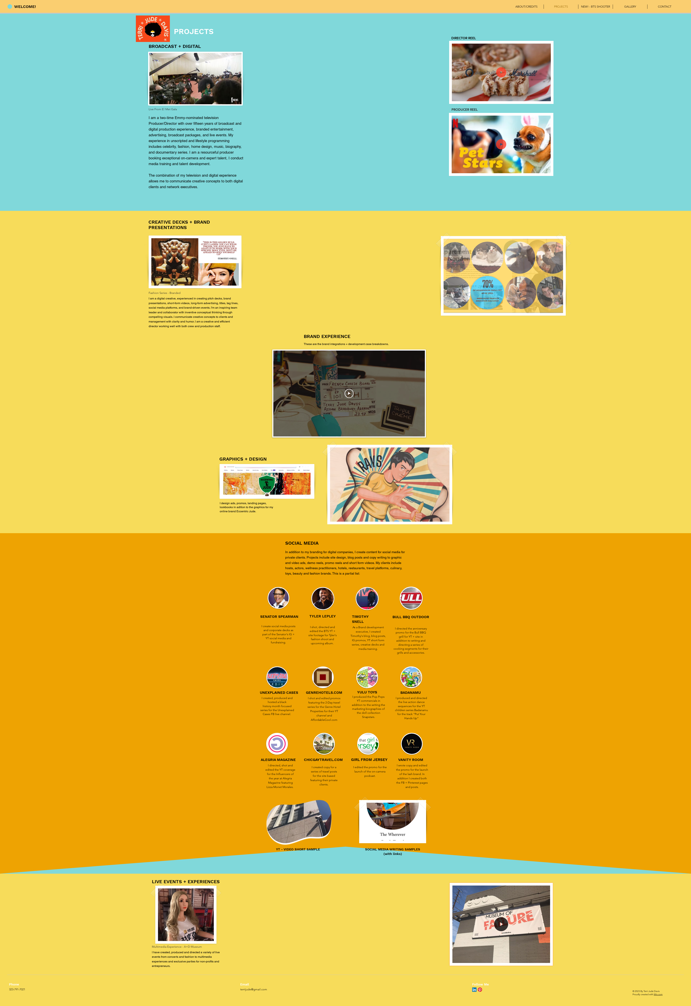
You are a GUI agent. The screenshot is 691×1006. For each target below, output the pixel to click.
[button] (546, 97)
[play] (554, 309)
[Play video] (349, 393)
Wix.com (658, 994)
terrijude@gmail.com (253, 989)
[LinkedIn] (474, 989)
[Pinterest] (480, 989)
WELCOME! (25, 6)
